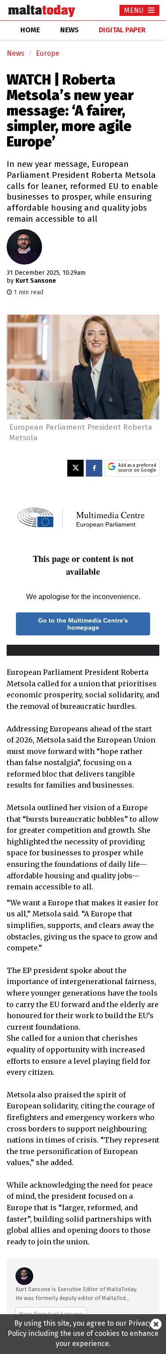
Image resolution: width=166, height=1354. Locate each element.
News (15, 53)
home (30, 30)
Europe (47, 53)
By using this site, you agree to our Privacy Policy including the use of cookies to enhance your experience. (83, 1333)
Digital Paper (122, 30)
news (69, 30)
